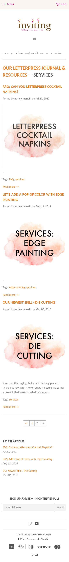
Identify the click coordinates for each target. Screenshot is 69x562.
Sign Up (60, 507)
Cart (63, 4)
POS (20, 539)
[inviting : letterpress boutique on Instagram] (30, 524)
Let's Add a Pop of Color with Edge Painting (27, 459)
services (20, 179)
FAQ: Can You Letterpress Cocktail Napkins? (27, 447)
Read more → (11, 186)
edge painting (17, 287)
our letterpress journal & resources (31, 53)
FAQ (11, 179)
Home (5, 53)
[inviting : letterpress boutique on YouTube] (37, 524)
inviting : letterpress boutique (37, 534)
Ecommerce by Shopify (37, 539)
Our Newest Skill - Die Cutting (29, 303)
